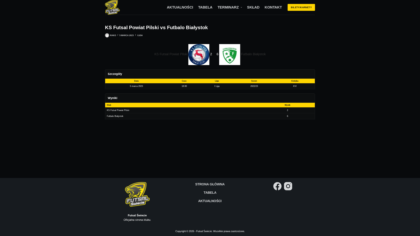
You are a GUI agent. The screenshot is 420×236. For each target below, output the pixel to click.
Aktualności (180, 7)
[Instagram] (288, 186)
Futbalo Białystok (115, 116)
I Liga (140, 35)
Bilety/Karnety (301, 7)
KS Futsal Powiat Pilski (118, 110)
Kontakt (273, 7)
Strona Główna (210, 184)
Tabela (205, 7)
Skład (253, 7)
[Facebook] (277, 186)
